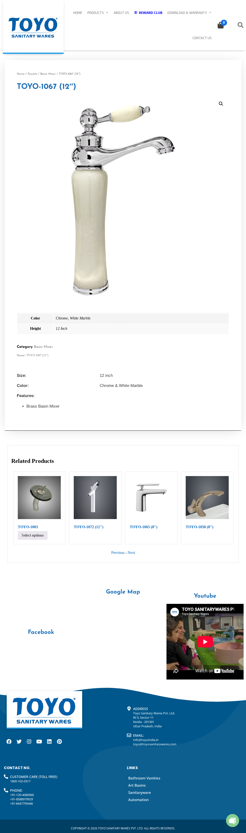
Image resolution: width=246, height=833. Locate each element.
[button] (221, 103)
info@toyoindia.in (146, 740)
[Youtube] (39, 742)
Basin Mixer (48, 74)
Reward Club (150, 13)
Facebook (41, 632)
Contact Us (202, 38)
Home (77, 13)
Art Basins (137, 785)
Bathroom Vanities (144, 778)
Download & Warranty (187, 13)
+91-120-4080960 (22, 795)
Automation (138, 799)
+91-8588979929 (21, 799)
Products (95, 13)
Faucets (32, 74)
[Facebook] (9, 742)
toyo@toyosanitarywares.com (154, 744)
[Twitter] (19, 742)
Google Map (123, 592)
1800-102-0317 (20, 781)
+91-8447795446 (21, 803)
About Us (121, 13)
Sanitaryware (139, 792)
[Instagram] (29, 742)
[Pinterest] (59, 742)
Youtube (205, 596)
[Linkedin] (49, 742)
